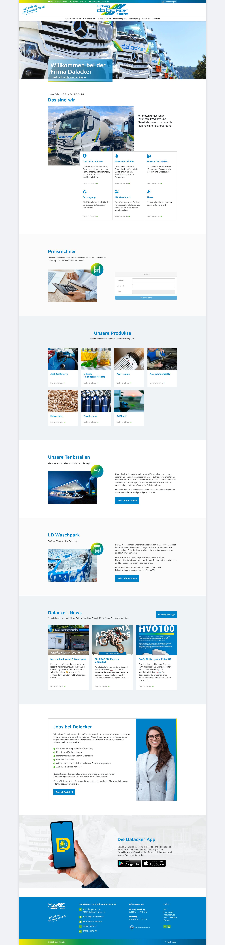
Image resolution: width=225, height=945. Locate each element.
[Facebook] (165, 926)
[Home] (112, 9)
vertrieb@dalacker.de (92, 921)
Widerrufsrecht (170, 917)
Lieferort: (120, 286)
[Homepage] (57, 906)
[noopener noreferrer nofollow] (154, 863)
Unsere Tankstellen (69, 457)
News (144, 18)
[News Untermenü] (149, 19)
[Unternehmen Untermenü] (80, 19)
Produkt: (120, 280)
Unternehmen (71, 18)
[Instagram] (169, 926)
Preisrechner (62, 251)
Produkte (87, 18)
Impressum (168, 912)
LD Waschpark (120, 18)
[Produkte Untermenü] (94, 19)
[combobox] (153, 286)
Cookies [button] (166, 920)
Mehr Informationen (127, 500)
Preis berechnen (146, 298)
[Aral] (140, 927)
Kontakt (156, 18)
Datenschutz (169, 915)
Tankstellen (102, 18)
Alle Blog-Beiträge (166, 614)
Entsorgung (134, 18)
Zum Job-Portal (63, 792)
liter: (119, 292)
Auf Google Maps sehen (93, 916)
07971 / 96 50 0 (89, 926)
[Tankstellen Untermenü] (110, 19)
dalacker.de (60, 942)
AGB (165, 909)
